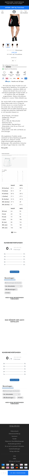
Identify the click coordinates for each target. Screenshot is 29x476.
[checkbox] (7, 292)
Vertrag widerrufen (14, 451)
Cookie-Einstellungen (14, 449)
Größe (14, 57)
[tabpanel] (14, 298)
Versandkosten (18, 54)
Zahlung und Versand (14, 461)
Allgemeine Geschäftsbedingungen (14, 441)
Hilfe (14, 456)
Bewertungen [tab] (10, 278)
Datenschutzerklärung (14, 434)
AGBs (14, 458)
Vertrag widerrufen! (14, 426)
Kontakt (14, 439)
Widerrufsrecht (14, 431)
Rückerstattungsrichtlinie (14, 444)
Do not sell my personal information (14, 446)
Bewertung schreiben (14, 271)
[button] (14, 254)
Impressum (14, 436)
